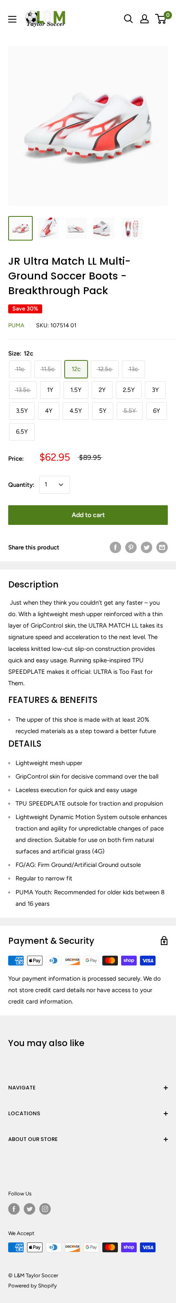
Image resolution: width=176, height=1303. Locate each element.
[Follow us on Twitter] (29, 1209)
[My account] (144, 18)
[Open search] (128, 18)
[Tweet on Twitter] (146, 547)
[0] (161, 19)
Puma (16, 325)
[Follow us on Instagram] (45, 1209)
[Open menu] (12, 19)
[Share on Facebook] (115, 547)
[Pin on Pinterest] (131, 547)
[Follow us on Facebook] (14, 1209)
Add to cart (88, 515)
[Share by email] (162, 547)
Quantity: (21, 484)
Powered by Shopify (32, 1286)
